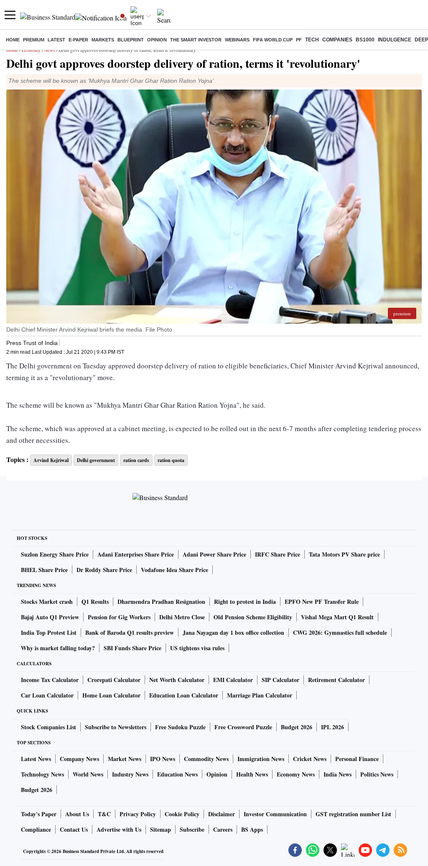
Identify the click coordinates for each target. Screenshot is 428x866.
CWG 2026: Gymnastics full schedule (340, 632)
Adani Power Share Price (214, 554)
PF (299, 39)
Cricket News (309, 758)
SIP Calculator (280, 679)
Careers (222, 829)
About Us (77, 814)
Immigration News (260, 758)
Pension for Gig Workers (119, 617)
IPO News (162, 758)
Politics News (376, 774)
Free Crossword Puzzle (243, 727)
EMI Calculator (233, 679)
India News (338, 774)
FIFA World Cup (273, 39)
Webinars (237, 39)
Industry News (130, 774)
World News (88, 774)
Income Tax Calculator (50, 679)
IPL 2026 (332, 727)
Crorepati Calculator (113, 679)
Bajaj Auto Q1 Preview (50, 617)
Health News (252, 774)
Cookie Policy (182, 814)
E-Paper (78, 39)
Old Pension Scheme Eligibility (253, 617)
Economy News (296, 774)
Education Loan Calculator (183, 695)
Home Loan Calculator (111, 695)
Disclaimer (221, 814)
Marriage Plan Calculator (259, 695)
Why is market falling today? (58, 648)
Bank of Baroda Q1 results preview (129, 632)
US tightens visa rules (197, 648)
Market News (124, 758)
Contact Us (74, 829)
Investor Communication (275, 814)
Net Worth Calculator (176, 679)
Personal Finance (357, 758)
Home (13, 39)
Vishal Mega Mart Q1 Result (337, 617)
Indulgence (394, 40)
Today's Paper (38, 814)
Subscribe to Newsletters (115, 727)
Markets (103, 39)
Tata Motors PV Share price (344, 554)
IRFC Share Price (277, 554)
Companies (337, 40)
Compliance (36, 829)
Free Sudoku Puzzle (180, 727)
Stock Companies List (48, 727)
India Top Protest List (48, 632)
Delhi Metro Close (182, 617)
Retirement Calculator (336, 679)
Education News (177, 774)
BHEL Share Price (44, 569)
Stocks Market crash (47, 601)
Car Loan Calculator (47, 695)
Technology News (42, 774)
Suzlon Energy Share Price (55, 554)
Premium (33, 39)
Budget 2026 (296, 727)
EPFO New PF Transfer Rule (322, 601)
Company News (79, 758)
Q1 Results (95, 601)
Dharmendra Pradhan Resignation (161, 601)
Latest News (36, 758)
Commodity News (206, 758)
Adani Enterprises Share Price (135, 554)
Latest (56, 39)
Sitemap (160, 829)
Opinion (157, 39)
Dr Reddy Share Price (104, 569)
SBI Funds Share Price (132, 648)
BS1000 (365, 40)
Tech (312, 40)
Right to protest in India (245, 601)
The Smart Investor (196, 39)
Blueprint (130, 39)
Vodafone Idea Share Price (174, 569)
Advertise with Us (119, 829)
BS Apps (252, 829)
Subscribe (192, 829)
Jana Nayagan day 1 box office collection (233, 632)
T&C (104, 814)
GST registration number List (353, 814)
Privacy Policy (138, 814)
